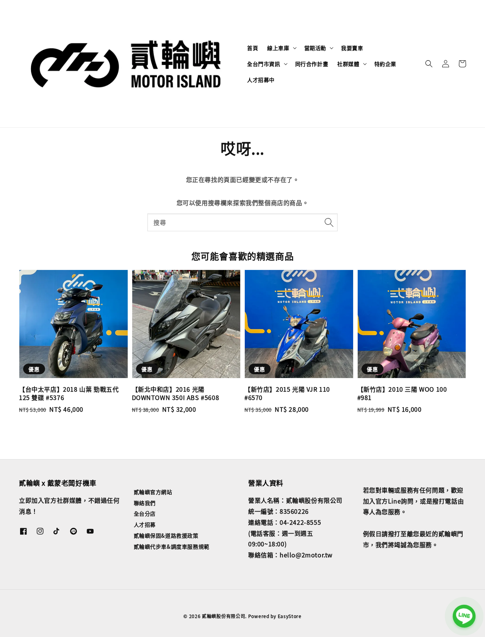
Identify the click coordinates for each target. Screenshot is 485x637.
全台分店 (145, 513)
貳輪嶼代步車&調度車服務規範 (172, 546)
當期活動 (315, 47)
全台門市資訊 (263, 63)
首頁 (252, 48)
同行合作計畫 (312, 63)
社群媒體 (348, 63)
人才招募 (145, 524)
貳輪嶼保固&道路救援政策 (166, 535)
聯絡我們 (145, 503)
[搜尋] (329, 222)
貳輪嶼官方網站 (153, 492)
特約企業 (385, 63)
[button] (429, 63)
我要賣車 (352, 48)
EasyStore (290, 616)
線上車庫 (278, 47)
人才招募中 (261, 79)
